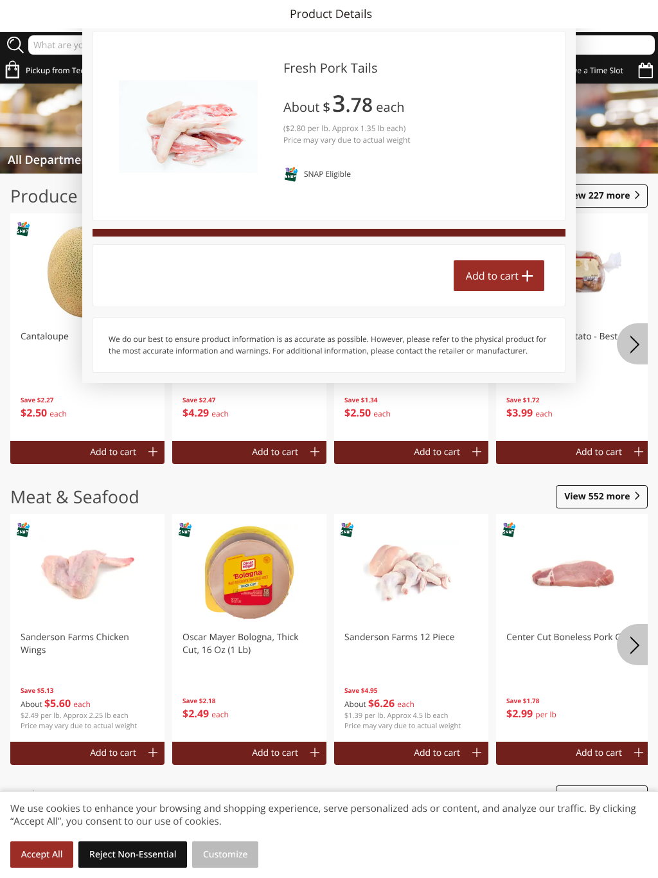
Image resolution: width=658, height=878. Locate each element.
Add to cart (492, 276)
